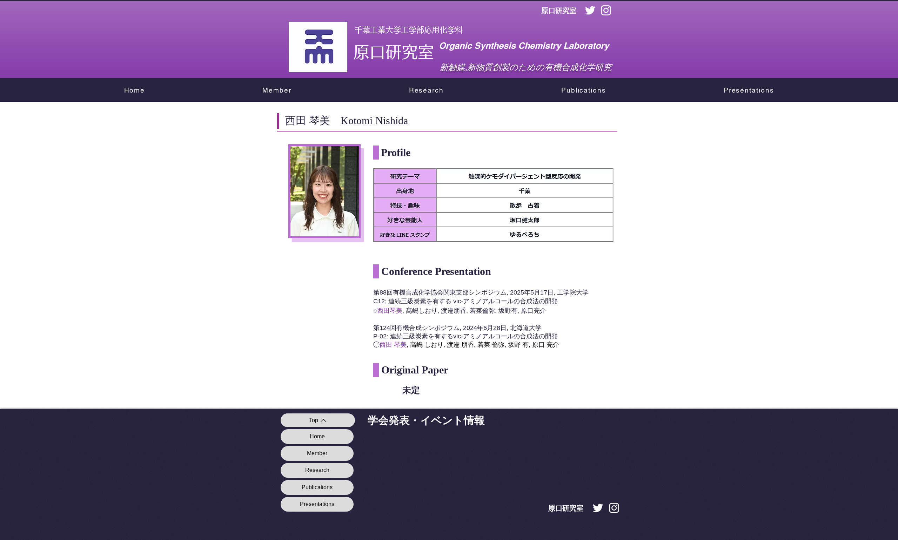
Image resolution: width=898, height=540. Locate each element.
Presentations (317, 504)
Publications (317, 487)
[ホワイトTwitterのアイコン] (590, 10)
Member (317, 453)
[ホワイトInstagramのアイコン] (606, 10)
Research (317, 470)
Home (317, 436)
